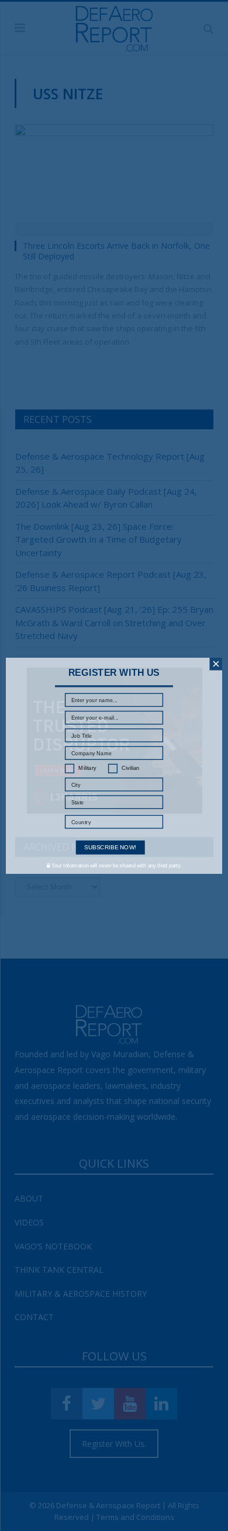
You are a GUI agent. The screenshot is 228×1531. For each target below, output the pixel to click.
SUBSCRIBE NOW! (110, 846)
